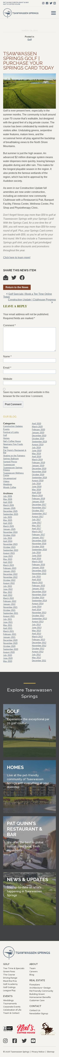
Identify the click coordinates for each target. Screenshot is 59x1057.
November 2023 (10, 544)
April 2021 (7, 628)
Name (7, 356)
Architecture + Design (40, 988)
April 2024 (7, 541)
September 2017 (39, 513)
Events (6, 429)
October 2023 (9, 547)
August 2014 (37, 603)
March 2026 (8, 505)
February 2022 (9, 601)
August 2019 (37, 444)
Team (32, 968)
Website (7, 379)
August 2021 (9, 616)
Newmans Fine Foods (13, 444)
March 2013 (37, 636)
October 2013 (38, 615)
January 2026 (9, 508)
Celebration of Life (12, 1010)
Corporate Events (11, 1007)
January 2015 (38, 588)
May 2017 (36, 525)
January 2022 (9, 604)
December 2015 (39, 570)
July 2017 (36, 519)
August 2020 (9, 652)
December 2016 (39, 540)
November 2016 (39, 543)
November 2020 (10, 643)
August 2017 (37, 516)
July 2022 (7, 586)
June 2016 (36, 555)
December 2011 (39, 660)
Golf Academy (10, 984)
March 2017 (37, 531)
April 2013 (36, 633)
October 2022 (9, 580)
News (5, 447)
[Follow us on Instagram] (43, 3)
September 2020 (10, 649)
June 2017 (36, 522)
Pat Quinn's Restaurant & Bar (15, 2)
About (33, 964)
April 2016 (36, 558)
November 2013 (39, 612)
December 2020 (10, 640)
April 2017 (36, 528)
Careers (33, 971)
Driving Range (10, 978)
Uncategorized (9, 478)
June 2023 (8, 556)
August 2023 (9, 553)
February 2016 (38, 564)
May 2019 (36, 453)
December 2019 (39, 435)
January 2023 (9, 571)
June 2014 (36, 606)
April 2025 (7, 523)
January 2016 (38, 567)
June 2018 (36, 486)
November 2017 (39, 507)
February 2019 (38, 462)
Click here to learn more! (16, 257)
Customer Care (37, 1000)
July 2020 (7, 655)
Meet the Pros (10, 981)
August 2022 (9, 583)
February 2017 (38, 534)
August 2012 (37, 651)
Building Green (37, 994)
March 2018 (37, 495)
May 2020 (7, 661)
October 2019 (38, 438)
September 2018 (39, 477)
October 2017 (38, 510)
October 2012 (38, 648)
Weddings (7, 484)
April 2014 (36, 609)
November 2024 (10, 532)
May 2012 (36, 657)
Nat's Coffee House (11, 4)
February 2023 (9, 568)
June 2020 (8, 658)
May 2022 (7, 592)
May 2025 (7, 520)
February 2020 (38, 429)
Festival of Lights (11, 432)
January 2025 (9, 529)
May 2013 (36, 630)
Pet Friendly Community (41, 991)
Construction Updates (13, 426)
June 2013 (36, 627)
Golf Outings (9, 987)
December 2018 (39, 468)
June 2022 (8, 589)
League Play (9, 990)
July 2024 (7, 538)
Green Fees (9, 971)
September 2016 (39, 549)
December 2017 (39, 504)
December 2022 (10, 574)
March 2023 (8, 565)
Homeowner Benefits (40, 997)
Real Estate (37, 980)
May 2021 (7, 625)
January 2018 (38, 501)
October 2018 (38, 474)
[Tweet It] (15, 278)
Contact (35, 1006)
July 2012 (36, 654)
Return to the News (17, 287)
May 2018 (36, 489)
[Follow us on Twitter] (51, 3)
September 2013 (39, 618)
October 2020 (9, 646)
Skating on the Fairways (14, 455)
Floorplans (34, 984)
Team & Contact (11, 1013)
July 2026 (7, 496)
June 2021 (8, 622)
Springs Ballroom (11, 458)
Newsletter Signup (38, 1013)
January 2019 (38, 465)
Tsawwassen (9, 464)
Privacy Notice (38, 1052)
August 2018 (37, 480)
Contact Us (34, 1010)
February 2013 (38, 639)
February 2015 (38, 585)
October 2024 (9, 535)
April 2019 (36, 456)
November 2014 (39, 594)
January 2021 (9, 637)
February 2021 (9, 634)
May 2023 (7, 559)
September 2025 (10, 514)
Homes (6, 438)
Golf (30, 39)
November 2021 (10, 607)
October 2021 (9, 610)
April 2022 (7, 595)
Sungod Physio (10, 461)
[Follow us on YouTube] (54, 3)
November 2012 (39, 645)
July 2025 (7, 517)
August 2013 (37, 621)
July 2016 (36, 552)
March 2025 (8, 526)
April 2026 (7, 502)
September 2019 (39, 441)
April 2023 (7, 562)
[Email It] (7, 278)
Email (7, 367)
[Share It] (24, 278)
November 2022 (10, 577)
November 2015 (39, 573)
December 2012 (39, 642)
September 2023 (10, 550)
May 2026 (7, 499)
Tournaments (10, 1003)
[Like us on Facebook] (47, 3)
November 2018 (39, 471)
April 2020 (36, 423)
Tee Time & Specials (13, 968)
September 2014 (39, 600)
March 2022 (8, 598)
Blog (31, 974)
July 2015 (36, 576)
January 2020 (38, 432)
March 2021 (8, 631)
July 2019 (36, 447)
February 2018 (38, 498)
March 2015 (37, 582)
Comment (9, 325)
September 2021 (10, 613)
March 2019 (37, 459)
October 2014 (38, 597)
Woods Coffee (9, 487)
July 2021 (7, 619)
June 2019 (36, 450)
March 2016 (37, 561)
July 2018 (36, 483)
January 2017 (38, 537)
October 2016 (38, 546)
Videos (6, 481)
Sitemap (50, 1052)
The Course (9, 974)
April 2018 (36, 492)
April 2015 (36, 579)
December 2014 (39, 591)
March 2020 (37, 426)
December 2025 (10, 511)
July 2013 (36, 624)
